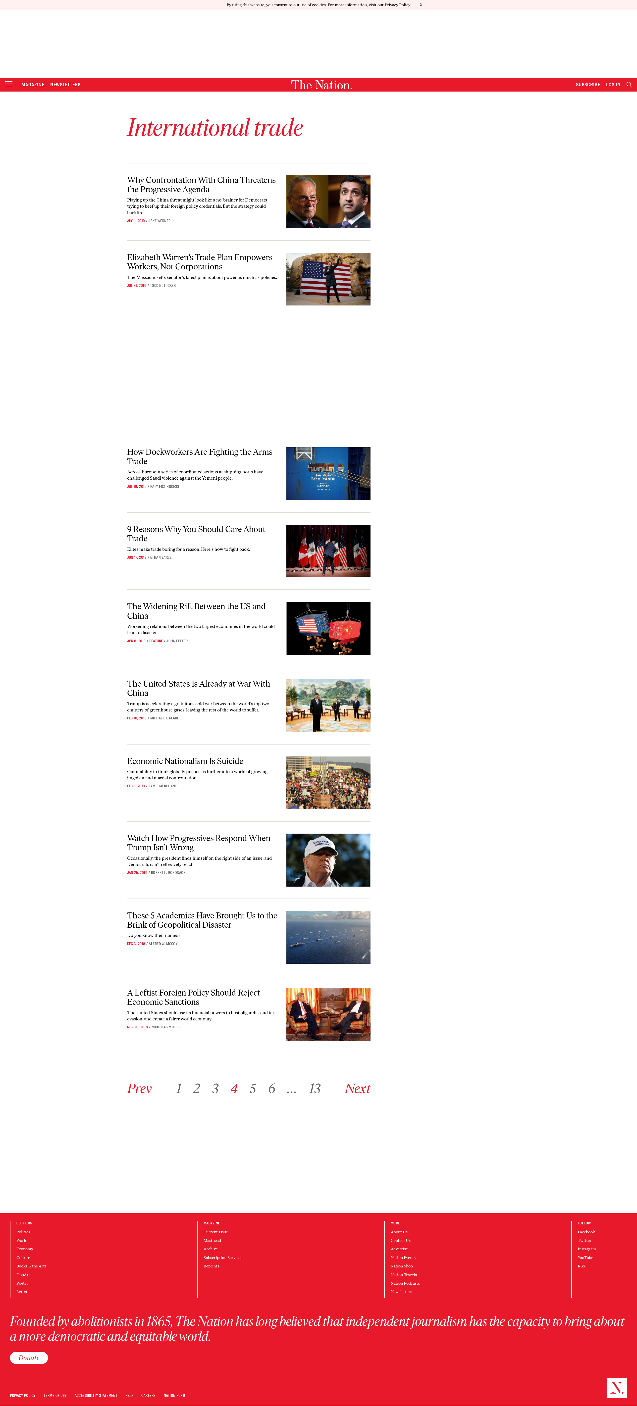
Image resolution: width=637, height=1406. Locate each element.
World (21, 1240)
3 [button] (215, 1088)
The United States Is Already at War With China (198, 688)
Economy (24, 1249)
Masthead (212, 1240)
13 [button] (314, 1088)
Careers (148, 1396)
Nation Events (403, 1257)
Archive (211, 1249)
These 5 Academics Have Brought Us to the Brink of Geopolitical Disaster (202, 920)
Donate (29, 1358)
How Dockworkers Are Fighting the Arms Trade (199, 456)
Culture (23, 1257)
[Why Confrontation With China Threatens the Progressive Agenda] (328, 201)
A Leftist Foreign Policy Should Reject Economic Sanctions (193, 997)
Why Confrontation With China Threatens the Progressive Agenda (201, 184)
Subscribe (588, 84)
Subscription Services (223, 1257)
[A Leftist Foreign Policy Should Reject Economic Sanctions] (328, 1014)
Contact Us (401, 1240)
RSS (581, 1266)
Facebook (586, 1232)
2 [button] (196, 1088)
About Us (399, 1232)
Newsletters (65, 84)
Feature (156, 641)
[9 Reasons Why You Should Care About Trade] (328, 551)
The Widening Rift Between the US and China (196, 611)
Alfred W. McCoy (163, 943)
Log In (613, 84)
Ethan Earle (160, 557)
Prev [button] (139, 1088)
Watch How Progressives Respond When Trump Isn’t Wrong (198, 843)
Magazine (32, 84)
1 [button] (178, 1088)
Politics (23, 1232)
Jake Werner (159, 220)
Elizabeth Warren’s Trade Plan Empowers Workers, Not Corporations (199, 262)
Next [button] (358, 1088)
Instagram (587, 1249)
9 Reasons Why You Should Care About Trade (196, 534)
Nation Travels (404, 1274)
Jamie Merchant (163, 786)
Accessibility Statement (96, 1396)
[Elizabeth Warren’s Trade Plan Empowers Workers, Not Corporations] (328, 279)
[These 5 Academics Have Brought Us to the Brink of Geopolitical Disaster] (328, 937)
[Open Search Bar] (629, 85)
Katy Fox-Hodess (164, 486)
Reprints (211, 1266)
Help (129, 1396)
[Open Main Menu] (8, 84)
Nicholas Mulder (167, 1027)
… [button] (292, 1088)
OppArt (23, 1274)
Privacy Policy (397, 4)
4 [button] (234, 1088)
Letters (22, 1291)
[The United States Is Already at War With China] (328, 705)
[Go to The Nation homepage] (321, 84)
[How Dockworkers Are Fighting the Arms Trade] (328, 473)
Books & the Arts (31, 1266)
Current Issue (216, 1232)
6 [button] (271, 1088)
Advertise (399, 1249)
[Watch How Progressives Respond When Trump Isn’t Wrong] (328, 860)
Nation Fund (174, 1396)
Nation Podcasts (405, 1283)
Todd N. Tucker (163, 285)
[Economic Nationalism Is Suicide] (328, 782)
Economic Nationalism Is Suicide (185, 761)
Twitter (584, 1240)
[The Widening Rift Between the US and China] (328, 628)
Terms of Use (55, 1396)
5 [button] (253, 1088)
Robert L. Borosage (168, 872)
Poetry (22, 1283)
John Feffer (177, 641)
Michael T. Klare (164, 718)
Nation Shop (402, 1266)
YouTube (585, 1257)
